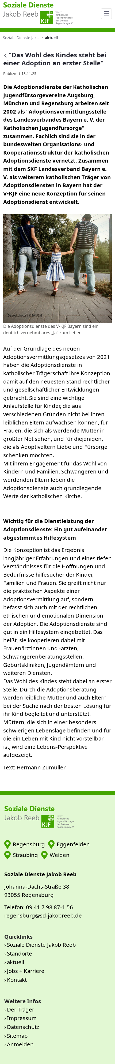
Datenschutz (23, 1027)
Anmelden (20, 1044)
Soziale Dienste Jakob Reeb (41, 944)
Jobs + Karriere (25, 971)
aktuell (15, 962)
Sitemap (17, 1035)
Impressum (22, 1018)
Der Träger (20, 1009)
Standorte (19, 953)
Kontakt (17, 979)
